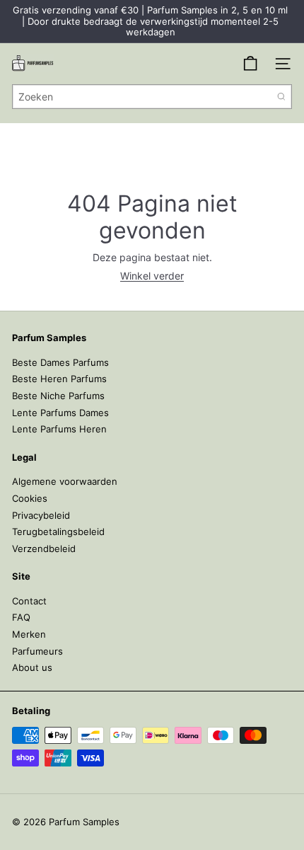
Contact (29, 601)
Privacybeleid (41, 515)
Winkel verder (152, 276)
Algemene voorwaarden (64, 481)
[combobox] (152, 96)
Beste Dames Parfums (60, 362)
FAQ (21, 617)
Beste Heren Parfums (59, 378)
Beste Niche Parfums (58, 395)
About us (32, 667)
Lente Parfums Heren (59, 429)
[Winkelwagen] (250, 63)
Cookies (29, 498)
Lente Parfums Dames (60, 412)
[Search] (281, 96)
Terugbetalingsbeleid (58, 531)
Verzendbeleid (44, 548)
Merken (29, 634)
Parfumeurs (37, 651)
